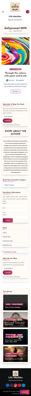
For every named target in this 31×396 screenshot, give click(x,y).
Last (4, 212)
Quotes (8, 304)
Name (5, 203)
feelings (19, 334)
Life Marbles (15, 17)
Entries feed (6, 237)
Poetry (14, 353)
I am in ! (8, 220)
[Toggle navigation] (3, 12)
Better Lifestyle (10, 334)
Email (5, 215)
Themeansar (15, 393)
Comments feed (8, 241)
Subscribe (7, 120)
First (4, 208)
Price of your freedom (12, 307)
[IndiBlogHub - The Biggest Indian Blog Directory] (9, 252)
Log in (5, 232)
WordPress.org (7, 245)
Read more (16, 91)
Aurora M (11, 80)
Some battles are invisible (14, 359)
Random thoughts (15, 69)
